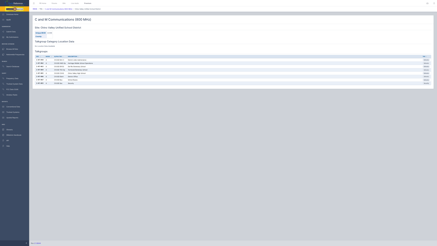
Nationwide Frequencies (15, 54)
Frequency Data (12, 78)
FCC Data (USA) (12, 89)
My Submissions (12, 37)
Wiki (64, 3)
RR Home (42, 3)
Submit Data (11, 32)
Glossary (9, 130)
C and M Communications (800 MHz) (58, 9)
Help (8, 146)
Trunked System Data (14, 84)
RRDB (35, 9)
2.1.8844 (37, 243)
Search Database (12, 66)
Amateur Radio (11, 95)
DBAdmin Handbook (13, 135)
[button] (427, 3)
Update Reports (12, 118)
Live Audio (75, 3)
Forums (54, 3)
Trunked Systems (12, 112)
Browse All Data (12, 49)
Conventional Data (13, 107)
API (7, 140)
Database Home (12, 14)
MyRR (8, 20)
